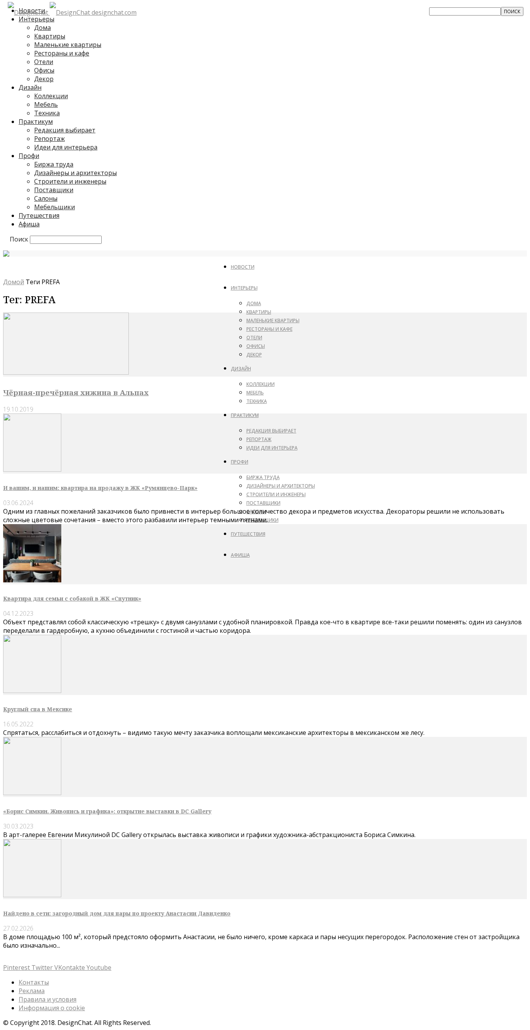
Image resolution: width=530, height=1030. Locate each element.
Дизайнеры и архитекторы (75, 172)
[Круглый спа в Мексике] (32, 690)
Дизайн (30, 87)
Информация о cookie (52, 1008)
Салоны (45, 198)
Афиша (29, 224)
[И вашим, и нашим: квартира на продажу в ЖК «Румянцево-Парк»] (32, 469)
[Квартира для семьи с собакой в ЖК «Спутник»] (32, 580)
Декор (44, 79)
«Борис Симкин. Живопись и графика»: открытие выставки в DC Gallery (107, 811)
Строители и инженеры (70, 181)
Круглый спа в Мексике (37, 709)
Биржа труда (53, 164)
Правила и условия (47, 999)
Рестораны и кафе (61, 53)
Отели (43, 61)
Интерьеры (244, 288)
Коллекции (51, 96)
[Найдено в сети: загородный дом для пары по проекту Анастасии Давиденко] (32, 895)
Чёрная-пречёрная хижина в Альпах (76, 392)
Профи (29, 155)
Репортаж (49, 138)
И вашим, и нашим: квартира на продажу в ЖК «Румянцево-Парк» (100, 488)
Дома (42, 27)
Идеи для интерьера (65, 147)
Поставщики (53, 190)
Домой (13, 282)
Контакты (34, 982)
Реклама (32, 991)
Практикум (36, 121)
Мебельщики (54, 207)
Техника (47, 113)
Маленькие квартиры (67, 44)
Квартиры (49, 36)
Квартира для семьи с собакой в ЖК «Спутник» (72, 598)
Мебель (46, 104)
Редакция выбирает (64, 130)
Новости (243, 267)
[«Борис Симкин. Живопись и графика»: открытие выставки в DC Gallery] (32, 793)
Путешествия (39, 215)
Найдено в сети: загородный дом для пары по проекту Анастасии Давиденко (116, 913)
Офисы (44, 70)
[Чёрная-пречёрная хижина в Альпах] (66, 372)
